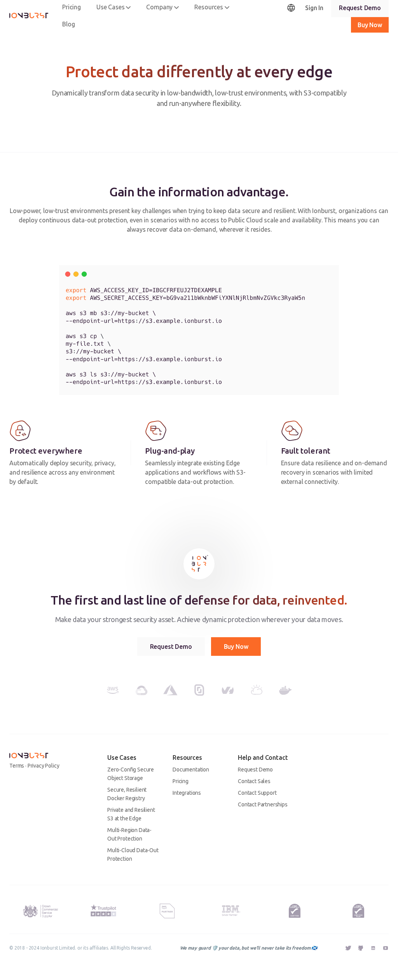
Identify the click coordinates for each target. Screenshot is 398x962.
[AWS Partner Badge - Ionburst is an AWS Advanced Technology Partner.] (167, 911)
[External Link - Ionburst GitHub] (361, 949)
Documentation (191, 769)
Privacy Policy (43, 766)
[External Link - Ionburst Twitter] (348, 949)
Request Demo (171, 646)
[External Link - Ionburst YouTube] (385, 948)
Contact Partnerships (263, 804)
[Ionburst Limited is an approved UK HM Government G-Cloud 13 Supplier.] (40, 911)
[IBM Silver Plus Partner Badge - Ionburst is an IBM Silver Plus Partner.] (231, 910)
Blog (68, 24)
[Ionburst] (28, 15)
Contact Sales (254, 781)
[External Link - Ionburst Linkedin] (373, 949)
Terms (16, 766)
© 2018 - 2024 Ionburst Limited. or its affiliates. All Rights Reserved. (80, 947)
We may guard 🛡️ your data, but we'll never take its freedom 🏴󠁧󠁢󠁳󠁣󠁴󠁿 (248, 947)
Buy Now (236, 646)
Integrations (187, 793)
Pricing (181, 781)
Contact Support (257, 793)
